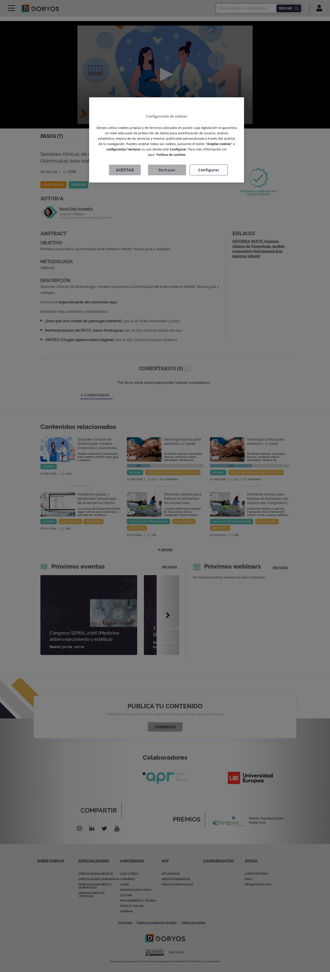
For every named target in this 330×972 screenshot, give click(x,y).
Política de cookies (170, 154)
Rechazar (167, 169)
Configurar (208, 169)
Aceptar (125, 169)
